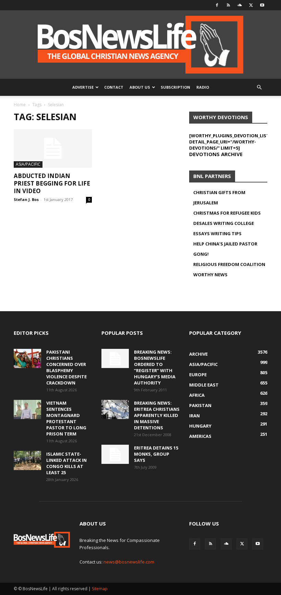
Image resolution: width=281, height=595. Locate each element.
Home (20, 104)
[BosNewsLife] (140, 44)
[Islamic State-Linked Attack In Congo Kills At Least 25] (27, 460)
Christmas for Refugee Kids (227, 213)
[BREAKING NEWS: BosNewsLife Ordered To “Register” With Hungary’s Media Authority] (115, 358)
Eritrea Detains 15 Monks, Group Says (156, 454)
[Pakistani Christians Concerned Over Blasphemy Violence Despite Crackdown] (27, 358)
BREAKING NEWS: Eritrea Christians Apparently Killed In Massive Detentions (157, 415)
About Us (140, 87)
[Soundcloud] (239, 5)
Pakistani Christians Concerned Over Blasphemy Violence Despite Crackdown (66, 367)
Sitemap (100, 589)
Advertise (83, 87)
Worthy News (210, 274)
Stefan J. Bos (26, 199)
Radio (202, 87)
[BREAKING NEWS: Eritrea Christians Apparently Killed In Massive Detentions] (115, 409)
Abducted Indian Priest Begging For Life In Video (52, 183)
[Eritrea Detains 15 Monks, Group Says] (115, 454)
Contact (113, 87)
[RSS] (228, 5)
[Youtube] (262, 5)
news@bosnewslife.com (128, 562)
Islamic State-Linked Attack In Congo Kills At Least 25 (66, 463)
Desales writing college (223, 223)
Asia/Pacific (28, 164)
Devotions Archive (216, 154)
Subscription (175, 87)
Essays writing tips (217, 233)
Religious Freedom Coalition (229, 264)
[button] (259, 87)
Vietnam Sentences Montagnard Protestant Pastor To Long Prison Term (66, 418)
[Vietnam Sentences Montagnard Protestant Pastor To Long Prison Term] (27, 409)
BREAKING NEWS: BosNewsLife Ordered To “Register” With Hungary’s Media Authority (154, 367)
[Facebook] (217, 5)
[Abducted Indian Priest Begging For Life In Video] (53, 148)
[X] (251, 5)
